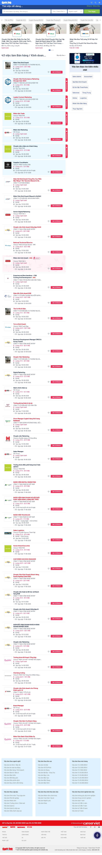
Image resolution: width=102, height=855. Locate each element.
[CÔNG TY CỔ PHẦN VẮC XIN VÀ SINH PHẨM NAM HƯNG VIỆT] (8, 199)
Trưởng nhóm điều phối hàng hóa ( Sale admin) (26, 466)
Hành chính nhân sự (20, 388)
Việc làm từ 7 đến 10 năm (79, 808)
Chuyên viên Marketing (21, 436)
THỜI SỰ (4, 834)
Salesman (76, 93)
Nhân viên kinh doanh (22, 258)
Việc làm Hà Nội (43, 765)
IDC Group (16, 132)
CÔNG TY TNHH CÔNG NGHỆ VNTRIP (24, 229)
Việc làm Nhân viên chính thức (47, 795)
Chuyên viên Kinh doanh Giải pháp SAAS (27, 227)
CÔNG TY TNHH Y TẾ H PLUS (21, 692)
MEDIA (4, 831)
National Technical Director (23, 242)
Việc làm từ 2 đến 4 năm (79, 803)
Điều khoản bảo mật (72, 850)
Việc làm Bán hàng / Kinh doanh (14, 770)
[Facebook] (90, 827)
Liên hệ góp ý (82, 850)
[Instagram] (94, 827)
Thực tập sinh (77, 109)
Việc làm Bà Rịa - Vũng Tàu (46, 772)
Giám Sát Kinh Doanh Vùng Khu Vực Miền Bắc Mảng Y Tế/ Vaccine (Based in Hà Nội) (27, 180)
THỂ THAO (63, 831)
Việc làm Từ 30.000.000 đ (80, 780)
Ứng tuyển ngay (56, 72)
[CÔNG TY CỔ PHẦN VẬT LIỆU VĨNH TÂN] (8, 406)
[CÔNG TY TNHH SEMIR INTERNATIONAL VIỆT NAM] (8, 421)
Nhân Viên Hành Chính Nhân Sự (24, 736)
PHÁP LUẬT (5, 840)
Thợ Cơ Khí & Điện (19, 308)
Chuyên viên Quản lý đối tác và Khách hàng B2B (26, 593)
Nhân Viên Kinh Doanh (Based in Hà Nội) (27, 196)
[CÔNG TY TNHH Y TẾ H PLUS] (8, 691)
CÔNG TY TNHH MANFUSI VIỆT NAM (24, 484)
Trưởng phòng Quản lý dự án (22, 403)
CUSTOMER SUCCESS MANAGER (24, 559)
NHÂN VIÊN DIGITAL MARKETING (24, 482)
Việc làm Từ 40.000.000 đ (80, 783)
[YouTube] (99, 827)
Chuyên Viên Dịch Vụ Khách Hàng (24, 721)
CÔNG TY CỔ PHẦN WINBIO (21, 183)
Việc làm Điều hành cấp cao (13, 811)
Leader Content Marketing (22, 97)
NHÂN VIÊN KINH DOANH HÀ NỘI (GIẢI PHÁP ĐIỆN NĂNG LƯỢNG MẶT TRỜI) (26, 498)
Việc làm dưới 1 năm (78, 800)
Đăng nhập (96, 6)
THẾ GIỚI (4, 837)
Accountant (88, 76)
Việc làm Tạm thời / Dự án (46, 798)
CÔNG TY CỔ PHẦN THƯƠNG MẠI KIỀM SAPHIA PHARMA (27, 295)
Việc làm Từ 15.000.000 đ (80, 775)
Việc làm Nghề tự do (44, 800)
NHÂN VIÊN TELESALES (21, 515)
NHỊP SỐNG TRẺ (45, 831)
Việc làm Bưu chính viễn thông (13, 783)
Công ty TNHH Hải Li (19, 214)
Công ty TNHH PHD (19, 115)
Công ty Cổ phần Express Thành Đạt (24, 532)
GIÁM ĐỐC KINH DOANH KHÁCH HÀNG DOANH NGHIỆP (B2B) (26, 625)
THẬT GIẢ (82, 837)
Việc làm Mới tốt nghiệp (11, 798)
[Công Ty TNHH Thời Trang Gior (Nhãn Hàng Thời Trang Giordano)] (8, 676)
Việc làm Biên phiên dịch (12, 780)
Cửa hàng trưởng (19, 673)
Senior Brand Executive (21, 546)
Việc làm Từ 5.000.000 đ (79, 767)
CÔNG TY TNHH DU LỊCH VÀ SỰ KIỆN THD (25, 83)
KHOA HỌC (64, 834)
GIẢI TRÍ (43, 837)
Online (75, 98)
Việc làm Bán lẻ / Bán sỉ (11, 772)
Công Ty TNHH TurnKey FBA (21, 164)
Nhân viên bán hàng (80, 103)
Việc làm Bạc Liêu (43, 775)
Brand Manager (18, 705)
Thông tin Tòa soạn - (82, 848)
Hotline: (93, 850)
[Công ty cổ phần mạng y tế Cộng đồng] (8, 439)
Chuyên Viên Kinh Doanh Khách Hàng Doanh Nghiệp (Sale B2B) (26, 575)
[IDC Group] (8, 133)
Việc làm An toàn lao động (12, 767)
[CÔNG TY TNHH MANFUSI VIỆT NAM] (8, 485)
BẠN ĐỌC (83, 834)
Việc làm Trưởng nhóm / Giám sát (14, 803)
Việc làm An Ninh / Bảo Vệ (12, 765)
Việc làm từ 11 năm (77, 811)
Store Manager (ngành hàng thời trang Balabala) (26, 419)
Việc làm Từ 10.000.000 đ (80, 772)
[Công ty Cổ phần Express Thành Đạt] (8, 533)
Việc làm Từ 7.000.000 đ (79, 770)
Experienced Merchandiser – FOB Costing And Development (25, 276)
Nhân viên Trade (19, 113)
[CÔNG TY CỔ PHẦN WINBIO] (8, 182)
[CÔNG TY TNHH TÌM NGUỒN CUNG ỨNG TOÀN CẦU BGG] (8, 278)
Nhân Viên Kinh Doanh (21, 62)
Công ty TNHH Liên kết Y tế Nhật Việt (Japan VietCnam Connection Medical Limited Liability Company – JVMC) (26, 660)
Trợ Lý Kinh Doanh (19, 324)
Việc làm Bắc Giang (44, 780)
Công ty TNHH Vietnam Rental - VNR (24, 244)
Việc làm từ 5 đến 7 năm (79, 806)
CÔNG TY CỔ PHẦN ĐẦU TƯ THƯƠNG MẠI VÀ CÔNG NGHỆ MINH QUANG (26, 65)
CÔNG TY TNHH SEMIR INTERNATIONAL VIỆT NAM (26, 423)
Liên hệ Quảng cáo (60, 850)
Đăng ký (89, 6)
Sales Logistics (18, 530)
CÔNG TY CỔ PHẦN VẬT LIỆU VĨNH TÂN (25, 405)
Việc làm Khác (42, 803)
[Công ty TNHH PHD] (8, 116)
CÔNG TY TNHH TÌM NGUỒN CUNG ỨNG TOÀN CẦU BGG (26, 280)
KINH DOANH (25, 831)
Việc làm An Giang (43, 770)
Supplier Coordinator (20, 162)
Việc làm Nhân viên (10, 800)
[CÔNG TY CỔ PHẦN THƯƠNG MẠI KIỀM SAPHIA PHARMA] (8, 296)
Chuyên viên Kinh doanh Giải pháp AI (26, 609)
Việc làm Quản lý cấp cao (12, 808)
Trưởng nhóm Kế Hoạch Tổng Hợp (24, 657)
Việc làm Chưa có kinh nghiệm (81, 798)
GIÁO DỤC (83, 831)
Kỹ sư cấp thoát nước (80, 87)
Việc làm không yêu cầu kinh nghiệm (83, 795)
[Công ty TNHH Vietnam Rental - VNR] (8, 245)
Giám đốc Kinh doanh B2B (22, 293)
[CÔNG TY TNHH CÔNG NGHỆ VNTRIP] (8, 230)
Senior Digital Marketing (21, 212)
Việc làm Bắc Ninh (44, 783)
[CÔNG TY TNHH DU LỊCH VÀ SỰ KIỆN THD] (8, 82)
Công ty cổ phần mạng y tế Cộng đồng (25, 438)
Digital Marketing (19, 372)
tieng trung (86, 93)
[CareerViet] (91, 823)
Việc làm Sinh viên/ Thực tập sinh (14, 795)
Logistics (83, 98)
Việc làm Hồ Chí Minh (44, 767)
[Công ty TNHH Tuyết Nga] (8, 327)
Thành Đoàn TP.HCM (94, 848)
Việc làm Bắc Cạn (43, 778)
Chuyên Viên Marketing (21, 357)
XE (22, 837)
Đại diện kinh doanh (80, 82)
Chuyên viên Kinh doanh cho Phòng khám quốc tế (25, 689)
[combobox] (26, 11)
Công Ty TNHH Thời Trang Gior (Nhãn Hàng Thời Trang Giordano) (26, 675)
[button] (96, 2)
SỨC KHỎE (64, 837)
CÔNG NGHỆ (25, 834)
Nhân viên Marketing (20, 130)
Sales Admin (77, 76)
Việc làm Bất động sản (11, 778)
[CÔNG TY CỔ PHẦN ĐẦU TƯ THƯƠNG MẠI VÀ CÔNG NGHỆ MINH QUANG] (8, 65)
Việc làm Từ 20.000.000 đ (80, 778)
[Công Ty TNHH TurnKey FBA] (8, 165)
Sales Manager (18, 451)
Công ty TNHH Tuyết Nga (20, 326)
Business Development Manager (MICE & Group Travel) (27, 340)
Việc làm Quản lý (9, 806)
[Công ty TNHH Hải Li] (8, 214)
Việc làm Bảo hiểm (10, 775)
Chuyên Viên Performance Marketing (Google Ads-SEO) (26, 80)
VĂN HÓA (43, 834)
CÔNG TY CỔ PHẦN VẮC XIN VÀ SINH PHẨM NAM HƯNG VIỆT (26, 198)
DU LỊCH (24, 840)
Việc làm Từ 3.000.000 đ (79, 765)
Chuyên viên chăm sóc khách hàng (25, 146)
